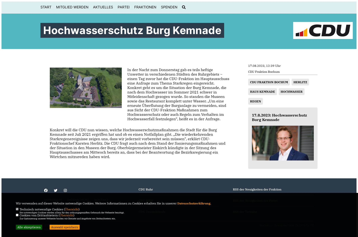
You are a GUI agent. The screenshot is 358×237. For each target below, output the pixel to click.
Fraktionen (145, 7)
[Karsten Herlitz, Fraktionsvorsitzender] (283, 143)
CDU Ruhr (146, 189)
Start (45, 7)
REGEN (255, 101)
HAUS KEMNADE (262, 92)
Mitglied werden (72, 7)
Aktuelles (103, 7)
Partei (124, 7)
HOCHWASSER (292, 92)
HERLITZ (300, 82)
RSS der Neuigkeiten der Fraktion (257, 189)
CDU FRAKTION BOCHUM (269, 82)
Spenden (169, 7)
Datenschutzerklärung (193, 203)
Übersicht (72, 209)
